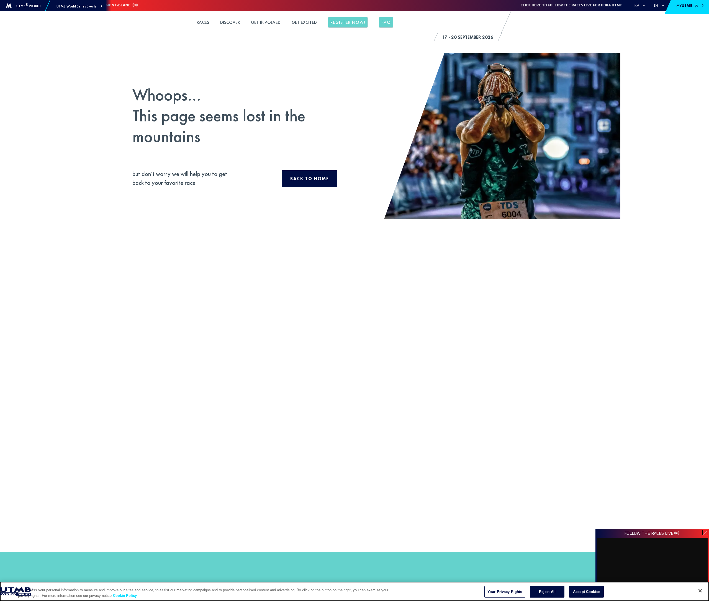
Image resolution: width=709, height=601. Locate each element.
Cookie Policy (125, 595)
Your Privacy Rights (504, 592)
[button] (79, 6)
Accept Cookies (586, 592)
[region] (354, 591)
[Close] (700, 591)
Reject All (547, 592)
